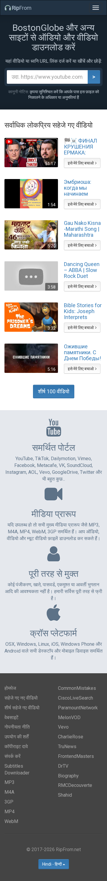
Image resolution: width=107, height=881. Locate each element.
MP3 (9, 782)
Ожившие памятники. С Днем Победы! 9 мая (82, 352)
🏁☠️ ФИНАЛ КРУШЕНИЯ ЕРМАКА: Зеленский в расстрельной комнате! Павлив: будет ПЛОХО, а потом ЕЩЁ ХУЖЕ (81, 146)
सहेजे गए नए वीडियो (21, 698)
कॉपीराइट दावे (16, 746)
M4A (9, 792)
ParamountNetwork (78, 708)
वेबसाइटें (11, 717)
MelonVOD (69, 717)
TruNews (67, 746)
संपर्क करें (12, 756)
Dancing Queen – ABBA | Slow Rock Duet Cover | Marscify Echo (83, 269)
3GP (8, 802)
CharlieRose (70, 737)
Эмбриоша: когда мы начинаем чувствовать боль (79, 187)
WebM (11, 821)
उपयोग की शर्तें (16, 737)
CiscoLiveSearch (75, 698)
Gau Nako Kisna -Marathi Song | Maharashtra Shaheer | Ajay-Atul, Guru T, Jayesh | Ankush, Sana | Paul (82, 228)
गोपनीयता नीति (17, 727)
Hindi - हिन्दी (52, 864)
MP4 (9, 811)
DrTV (63, 766)
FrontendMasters (76, 756)
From (22, 8)
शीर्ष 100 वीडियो (53, 391)
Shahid (65, 795)
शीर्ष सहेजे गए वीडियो (22, 708)
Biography (68, 776)
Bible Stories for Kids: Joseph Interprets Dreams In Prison (83, 311)
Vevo (63, 727)
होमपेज (10, 688)
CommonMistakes (77, 688)
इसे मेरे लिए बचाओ (81, 163)
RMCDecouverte (75, 785)
